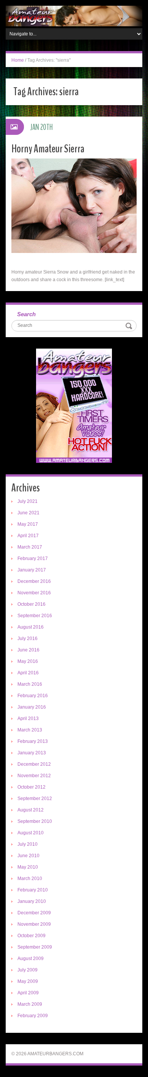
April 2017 (28, 535)
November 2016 (34, 592)
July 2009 (27, 970)
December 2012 (34, 764)
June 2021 (28, 512)
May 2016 (27, 661)
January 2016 (31, 707)
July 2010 (27, 844)
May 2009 (27, 981)
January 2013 (31, 752)
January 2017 (31, 570)
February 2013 (32, 741)
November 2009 (34, 924)
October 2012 (31, 787)
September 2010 (34, 821)
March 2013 (29, 730)
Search (26, 314)
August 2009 (30, 958)
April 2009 (28, 992)
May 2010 (27, 867)
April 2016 (28, 672)
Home (17, 60)
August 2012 (30, 810)
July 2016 (27, 638)
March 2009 (29, 1004)
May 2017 (27, 524)
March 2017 (29, 547)
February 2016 (32, 695)
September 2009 (34, 947)
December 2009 (34, 912)
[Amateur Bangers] (74, 15)
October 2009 (31, 935)
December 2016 (34, 581)
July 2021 (27, 501)
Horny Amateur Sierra (47, 149)
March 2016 (29, 684)
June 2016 (28, 650)
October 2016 (31, 604)
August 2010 (30, 832)
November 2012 (34, 775)
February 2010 (32, 890)
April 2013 (28, 718)
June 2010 (28, 855)
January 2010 (31, 901)
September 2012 (34, 798)
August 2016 (30, 627)
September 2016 (34, 615)
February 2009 (32, 1015)
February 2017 (32, 558)
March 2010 (29, 878)
